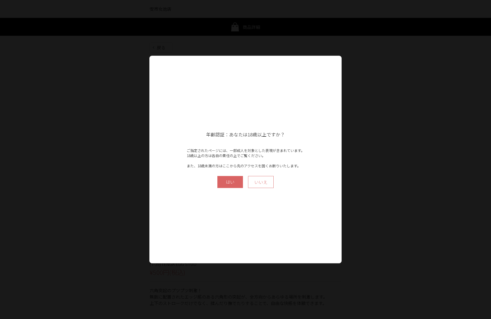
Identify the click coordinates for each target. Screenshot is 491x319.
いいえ (260, 182)
